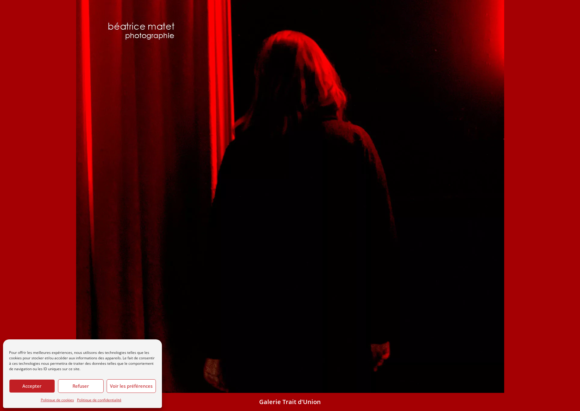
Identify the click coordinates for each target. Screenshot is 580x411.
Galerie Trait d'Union (290, 402)
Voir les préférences (131, 386)
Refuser (80, 386)
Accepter (31, 386)
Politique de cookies (57, 400)
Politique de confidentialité (99, 400)
